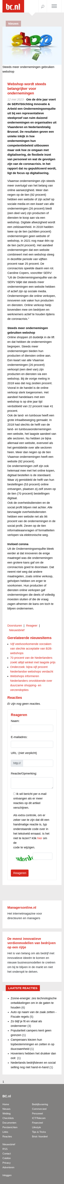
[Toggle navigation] (54, 6)
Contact (6, 1153)
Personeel (37, 1113)
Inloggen (6, 1175)
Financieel (37, 1122)
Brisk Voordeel (40, 1136)
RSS (5, 1149)
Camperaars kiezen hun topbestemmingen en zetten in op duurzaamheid (32, 1044)
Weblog (6, 1113)
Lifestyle (36, 1127)
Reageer (31, 625)
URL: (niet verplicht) (24, 753)
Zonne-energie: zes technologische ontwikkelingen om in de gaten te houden (34, 1003)
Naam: (15, 721)
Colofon (6, 1158)
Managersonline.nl (21, 907)
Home (5, 1104)
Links (5, 1131)
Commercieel (39, 1108)
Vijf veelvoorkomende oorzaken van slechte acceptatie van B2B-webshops (31, 648)
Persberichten (9, 1127)
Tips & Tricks (39, 1131)
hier (39, 838)
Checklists (8, 1118)
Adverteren (8, 1167)
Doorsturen (14, 625)
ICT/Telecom (39, 1118)
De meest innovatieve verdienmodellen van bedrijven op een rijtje (31, 943)
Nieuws (6, 1108)
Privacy (6, 1162)
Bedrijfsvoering (40, 1104)
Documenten (9, 1122)
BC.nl (6, 1096)
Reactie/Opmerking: (24, 773)
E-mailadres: (19, 737)
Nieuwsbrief (16, 630)
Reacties (7, 1136)
